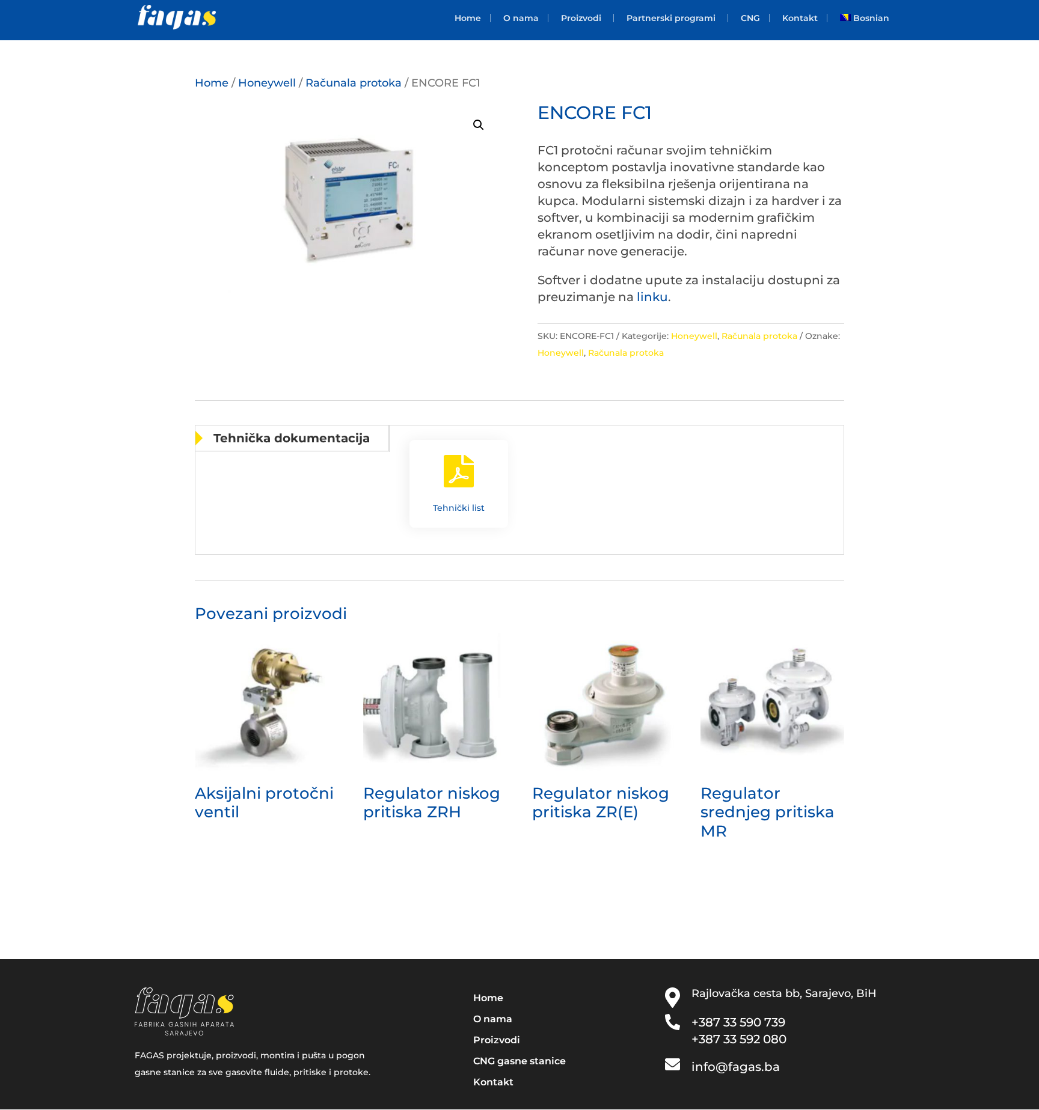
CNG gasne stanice (519, 1061)
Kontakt (800, 18)
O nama (521, 18)
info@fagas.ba (735, 1067)
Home (468, 18)
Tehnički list (459, 507)
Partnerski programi (671, 18)
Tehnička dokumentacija (291, 438)
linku (652, 297)
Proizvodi (581, 18)
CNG (750, 18)
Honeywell (267, 83)
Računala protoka (353, 83)
